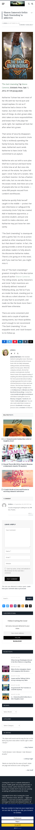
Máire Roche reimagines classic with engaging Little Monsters (21, 670)
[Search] (32, 4)
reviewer (22, 407)
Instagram (19, 399)
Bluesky (12, 399)
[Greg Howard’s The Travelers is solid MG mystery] (5, 687)
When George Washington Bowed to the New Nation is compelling (21, 661)
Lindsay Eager (28, 759)
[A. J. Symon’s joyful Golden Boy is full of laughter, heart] (17, 428)
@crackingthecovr (21, 401)
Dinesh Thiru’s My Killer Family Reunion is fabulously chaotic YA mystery (18, 465)
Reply (30, 513)
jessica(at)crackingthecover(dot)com (22, 394)
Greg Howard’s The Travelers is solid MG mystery (21, 688)
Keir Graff (30, 770)
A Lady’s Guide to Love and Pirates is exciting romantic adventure (16, 490)
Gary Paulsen (29, 747)
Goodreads (19, 405)
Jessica (5, 23)
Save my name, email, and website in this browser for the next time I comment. (17, 571)
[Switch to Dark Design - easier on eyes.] (29, 4)
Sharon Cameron (23, 276)
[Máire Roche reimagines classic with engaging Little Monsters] (5, 669)
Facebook (25, 399)
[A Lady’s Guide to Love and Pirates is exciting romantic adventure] (17, 478)
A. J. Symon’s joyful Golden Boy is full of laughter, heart (21, 698)
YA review (22, 25)
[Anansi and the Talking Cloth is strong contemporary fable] (5, 678)
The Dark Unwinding (10, 84)
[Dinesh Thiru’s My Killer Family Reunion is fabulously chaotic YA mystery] (17, 453)
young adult (29, 25)
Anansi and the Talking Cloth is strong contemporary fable (20, 679)
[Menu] (3, 4)
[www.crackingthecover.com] (17, 3)
